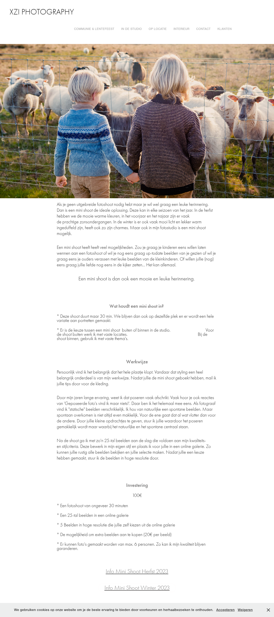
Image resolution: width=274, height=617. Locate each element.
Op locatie (158, 29)
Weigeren (245, 610)
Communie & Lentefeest (94, 29)
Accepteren (225, 610)
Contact (203, 29)
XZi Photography (42, 11)
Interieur (181, 29)
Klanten (224, 29)
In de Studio (131, 29)
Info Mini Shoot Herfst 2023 (137, 571)
